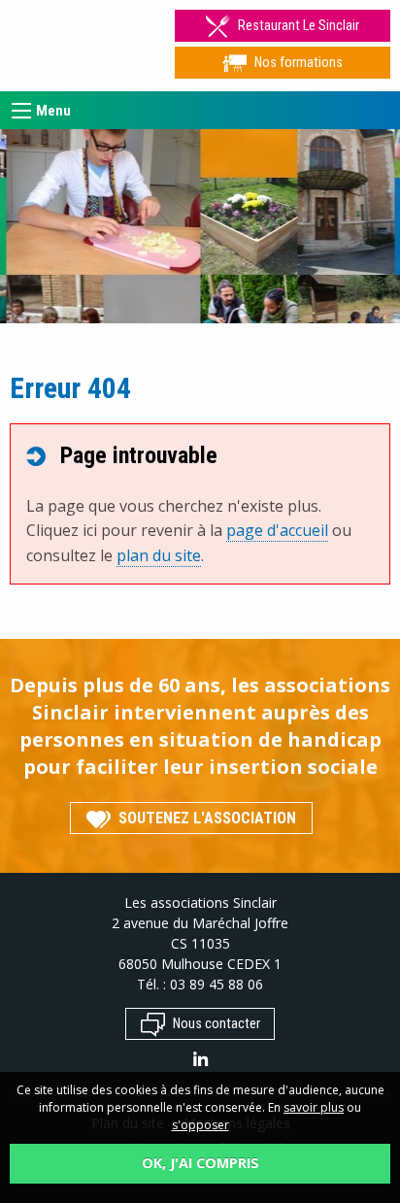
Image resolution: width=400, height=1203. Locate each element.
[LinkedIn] (200, 1061)
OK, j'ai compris (200, 1162)
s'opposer (200, 1125)
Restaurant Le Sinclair (298, 25)
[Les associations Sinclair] (60, 46)
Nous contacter (216, 1025)
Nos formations (298, 62)
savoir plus (313, 1107)
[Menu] (21, 110)
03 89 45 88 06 (216, 984)
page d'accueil (277, 530)
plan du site (159, 555)
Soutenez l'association (207, 818)
